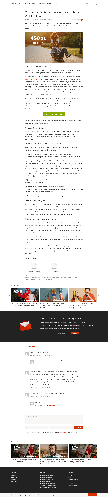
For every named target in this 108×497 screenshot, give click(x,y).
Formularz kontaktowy (73, 479)
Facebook (70, 475)
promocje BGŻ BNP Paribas (71, 277)
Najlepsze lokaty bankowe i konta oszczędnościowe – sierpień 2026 (80, 461)
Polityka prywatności (73, 485)
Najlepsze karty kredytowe (47, 479)
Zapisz (75, 333)
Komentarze (28, 346)
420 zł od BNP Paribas (33, 275)
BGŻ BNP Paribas (58, 275)
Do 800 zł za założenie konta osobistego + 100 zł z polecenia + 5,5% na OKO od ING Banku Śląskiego (53, 462)
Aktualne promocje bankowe (46, 275)
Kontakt (48, 3)
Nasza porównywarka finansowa (48, 487)
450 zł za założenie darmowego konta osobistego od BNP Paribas (53, 14)
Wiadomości (14, 477)
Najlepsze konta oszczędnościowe (48, 483)
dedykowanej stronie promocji (34, 79)
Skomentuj (28, 412)
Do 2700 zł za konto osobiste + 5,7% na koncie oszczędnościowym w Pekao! (24, 304)
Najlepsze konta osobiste (46, 475)
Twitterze (66, 325)
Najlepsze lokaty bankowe (46, 481)
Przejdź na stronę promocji (53, 114)
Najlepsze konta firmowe (46, 477)
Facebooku (49, 325)
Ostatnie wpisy (15, 441)
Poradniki (42, 3)
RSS (69, 481)
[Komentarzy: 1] (37, 300)
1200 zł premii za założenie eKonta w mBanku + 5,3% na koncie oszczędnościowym (81, 305)
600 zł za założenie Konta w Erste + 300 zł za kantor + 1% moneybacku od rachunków (53, 305)
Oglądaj (75, 325)
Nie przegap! (15, 285)
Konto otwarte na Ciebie (31, 277)
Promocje (27, 3)
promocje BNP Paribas (30, 279)
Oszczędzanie (14, 481)
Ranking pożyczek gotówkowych (48, 485)
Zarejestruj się (62, 430)
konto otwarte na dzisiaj (44, 277)
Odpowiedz (49, 355)
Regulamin (70, 483)
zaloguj (70, 430)
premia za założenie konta (56, 277)
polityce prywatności (56, 495)
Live (16, 3)
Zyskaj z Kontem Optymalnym (44, 279)
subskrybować (64, 432)
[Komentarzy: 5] (82, 19)
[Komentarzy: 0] (95, 456)
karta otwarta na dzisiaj (77, 275)
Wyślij (79, 427)
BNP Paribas (67, 275)
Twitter (70, 477)
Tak (92, 495)
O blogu (55, 3)
